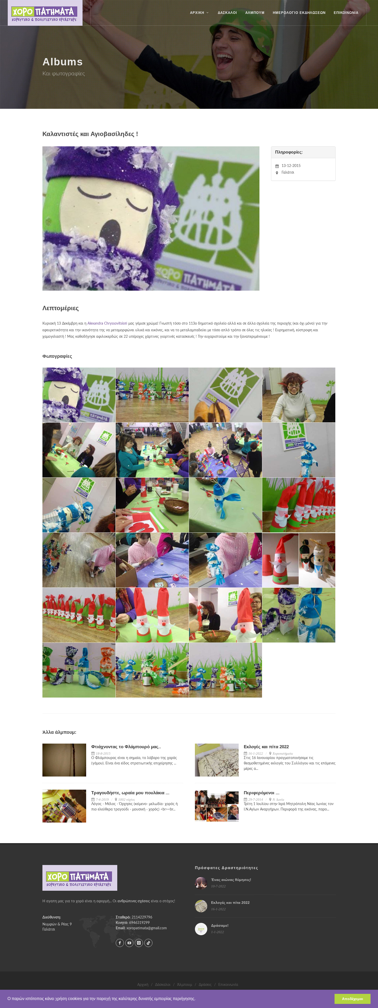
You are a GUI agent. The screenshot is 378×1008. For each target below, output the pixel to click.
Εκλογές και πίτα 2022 (266, 746)
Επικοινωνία (228, 985)
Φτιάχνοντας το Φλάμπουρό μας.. (126, 746)
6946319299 (139, 923)
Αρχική (142, 985)
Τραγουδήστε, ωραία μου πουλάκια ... (130, 792)
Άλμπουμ (184, 985)
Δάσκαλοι (162, 985)
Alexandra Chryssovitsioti (107, 323)
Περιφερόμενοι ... (262, 792)
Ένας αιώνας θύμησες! (231, 880)
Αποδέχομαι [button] (352, 999)
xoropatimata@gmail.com (147, 928)
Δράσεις (205, 985)
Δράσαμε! (220, 925)
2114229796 (142, 917)
